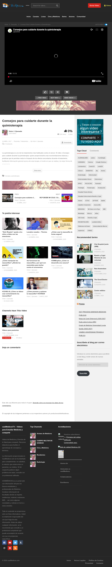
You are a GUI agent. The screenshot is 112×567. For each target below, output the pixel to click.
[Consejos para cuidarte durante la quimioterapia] (12, 224)
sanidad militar (96, 222)
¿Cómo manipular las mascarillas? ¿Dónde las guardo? (11, 263)
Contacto (99, 563)
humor (80, 200)
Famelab (98, 183)
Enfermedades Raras (84, 179)
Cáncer (80, 171)
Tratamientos (24, 141)
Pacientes (17, 141)
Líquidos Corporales (84, 205)
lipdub (103, 200)
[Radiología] (33, 464)
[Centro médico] (85, 294)
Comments (94, 151)
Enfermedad (92, 175)
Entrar (108, 5)
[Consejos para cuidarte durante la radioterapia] (18, 201)
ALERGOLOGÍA (83, 158)
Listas (43, 16)
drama (103, 171)
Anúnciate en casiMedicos (65, 470)
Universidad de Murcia (100, 226)
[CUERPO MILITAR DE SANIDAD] (33, 443)
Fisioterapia (91, 188)
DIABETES (89, 171)
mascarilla (97, 205)
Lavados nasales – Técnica (37, 232)
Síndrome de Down (84, 226)
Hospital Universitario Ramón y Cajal (89, 196)
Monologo (81, 213)
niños (96, 213)
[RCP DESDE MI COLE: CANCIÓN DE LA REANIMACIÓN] (56, 201)
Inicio (29, 16)
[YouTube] (10, 542)
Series (64, 16)
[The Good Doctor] (85, 283)
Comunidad (81, 16)
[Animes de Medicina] (33, 435)
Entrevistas (98, 179)
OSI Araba (81, 218)
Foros (82, 304)
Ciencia (90, 162)
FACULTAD (88, 183)
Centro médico (99, 290)
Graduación (101, 188)
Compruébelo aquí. (70, 442)
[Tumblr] (21, 542)
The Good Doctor (100, 279)
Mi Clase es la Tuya (94, 209)
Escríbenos (64, 482)
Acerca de (64, 463)
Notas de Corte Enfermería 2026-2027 (92, 319)
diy (97, 171)
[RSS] (15, 548)
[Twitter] (15, 542)
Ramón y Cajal (92, 218)
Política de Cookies (96, 560)
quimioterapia (15, 176)
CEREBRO (81, 162)
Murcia (89, 213)
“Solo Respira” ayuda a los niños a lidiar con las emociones (12, 234)
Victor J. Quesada (15, 131)
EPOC (80, 183)
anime (93, 158)
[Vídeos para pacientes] (12, 326)
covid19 (100, 166)
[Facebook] (4, 542)
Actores (72, 16)
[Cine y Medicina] (33, 450)
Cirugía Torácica (101, 162)
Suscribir (83, 373)
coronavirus (82, 166)
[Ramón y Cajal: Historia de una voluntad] (85, 259)
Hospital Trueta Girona (85, 192)
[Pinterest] (10, 548)
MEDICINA (81, 209)
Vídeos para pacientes (10, 330)
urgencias (81, 230)
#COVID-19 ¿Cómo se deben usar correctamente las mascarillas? (12, 294)
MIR (104, 209)
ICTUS (87, 200)
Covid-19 (91, 166)
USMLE (90, 230)
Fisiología (81, 188)
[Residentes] (33, 457)
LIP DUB (95, 200)
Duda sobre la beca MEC (87, 322)
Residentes (41, 455)
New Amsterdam (100, 268)
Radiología (41, 462)
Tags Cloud (82, 151)
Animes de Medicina (44, 433)
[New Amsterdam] (85, 272)
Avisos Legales (80, 560)
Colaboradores (65, 477)
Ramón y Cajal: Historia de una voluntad (100, 258)
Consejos (8, 176)
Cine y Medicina (54, 16)
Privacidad (89, 563)
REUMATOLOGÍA (83, 222)
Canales (36, 16)
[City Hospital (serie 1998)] (85, 248)
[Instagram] (4, 548)
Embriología (82, 175)
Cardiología (101, 158)
